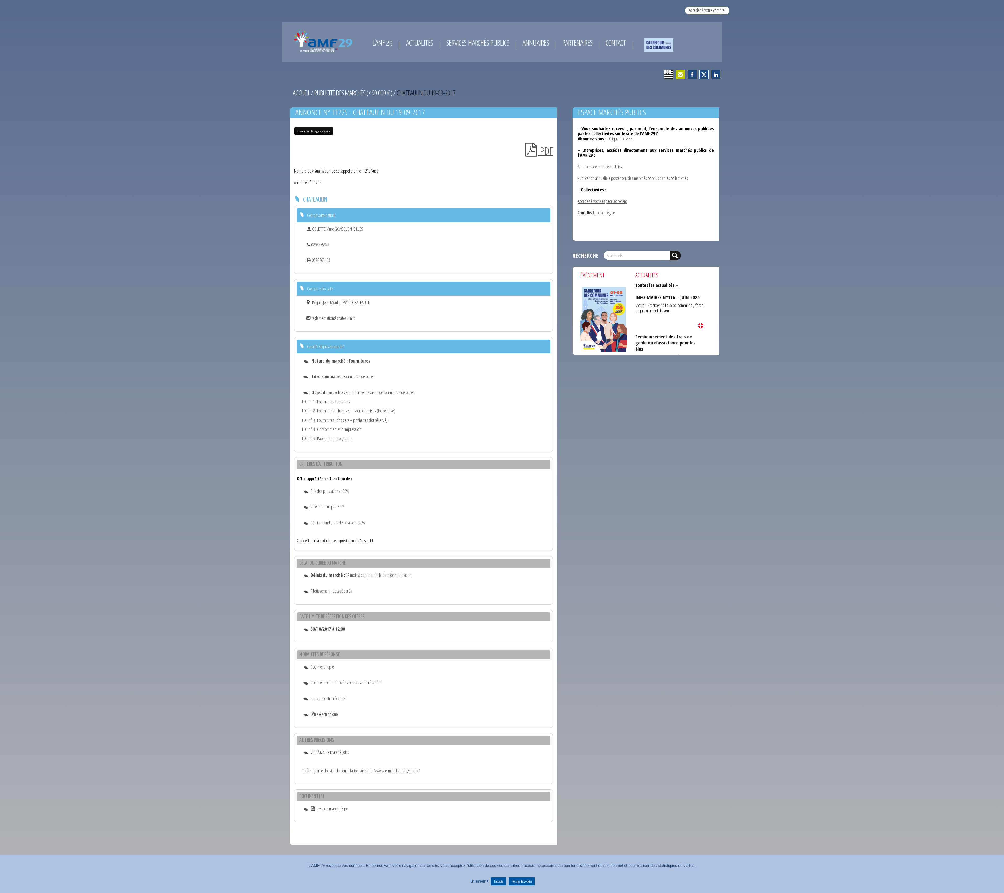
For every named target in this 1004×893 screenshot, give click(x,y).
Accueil (301, 93)
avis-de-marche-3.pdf (333, 808)
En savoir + (479, 881)
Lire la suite (700, 325)
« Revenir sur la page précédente (313, 131)
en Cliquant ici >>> (618, 138)
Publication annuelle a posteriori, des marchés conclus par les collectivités (633, 178)
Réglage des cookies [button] (522, 881)
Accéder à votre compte (707, 10)
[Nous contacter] (680, 74)
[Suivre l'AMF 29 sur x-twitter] (704, 74)
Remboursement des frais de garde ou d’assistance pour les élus (668, 337)
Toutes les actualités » (656, 285)
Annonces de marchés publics (600, 166)
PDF (545, 150)
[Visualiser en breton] (668, 74)
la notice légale (604, 213)
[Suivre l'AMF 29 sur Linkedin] (715, 74)
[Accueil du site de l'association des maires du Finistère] (324, 41)
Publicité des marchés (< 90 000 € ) (353, 93)
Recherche (586, 255)
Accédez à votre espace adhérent (602, 201)
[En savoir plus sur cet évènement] (604, 318)
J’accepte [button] (498, 881)
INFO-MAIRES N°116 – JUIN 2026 (661, 296)
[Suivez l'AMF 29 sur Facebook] (692, 74)
